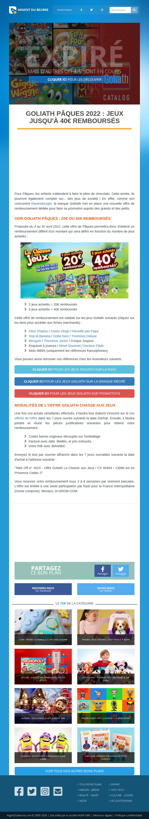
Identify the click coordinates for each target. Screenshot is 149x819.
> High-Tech (116, 790)
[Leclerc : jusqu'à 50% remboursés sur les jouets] (43, 666)
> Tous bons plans (89, 784)
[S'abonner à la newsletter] (57, 794)
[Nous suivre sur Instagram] (45, 794)
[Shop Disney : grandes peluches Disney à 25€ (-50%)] (105, 666)
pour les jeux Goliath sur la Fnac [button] (74, 369)
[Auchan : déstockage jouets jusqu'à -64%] (43, 705)
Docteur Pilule (93, 346)
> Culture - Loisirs (121, 795)
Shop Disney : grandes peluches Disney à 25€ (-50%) (105, 679)
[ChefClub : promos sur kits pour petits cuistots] (105, 745)
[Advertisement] (74, 162)
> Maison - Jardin (88, 790)
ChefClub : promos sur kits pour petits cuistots (106, 757)
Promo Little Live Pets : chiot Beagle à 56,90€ (106, 639)
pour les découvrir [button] (75, 79)
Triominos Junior (56, 341)
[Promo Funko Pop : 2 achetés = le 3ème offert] (105, 705)
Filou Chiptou (38, 331)
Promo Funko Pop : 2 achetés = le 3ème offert (105, 718)
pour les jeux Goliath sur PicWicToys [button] (74, 393)
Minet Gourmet (70, 346)
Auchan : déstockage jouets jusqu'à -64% (43, 718)
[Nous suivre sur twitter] (31, 794)
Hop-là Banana (40, 336)
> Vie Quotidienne (120, 800)
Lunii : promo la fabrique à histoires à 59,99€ (43, 639)
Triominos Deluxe (84, 336)
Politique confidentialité (129, 815)
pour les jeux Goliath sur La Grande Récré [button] (74, 381)
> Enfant (114, 784)
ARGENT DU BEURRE (33, 10)
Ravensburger (41, 203)
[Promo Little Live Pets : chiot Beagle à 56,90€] (105, 627)
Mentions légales (103, 815)
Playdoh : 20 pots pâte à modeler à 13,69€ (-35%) (43, 757)
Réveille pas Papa (85, 331)
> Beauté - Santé (87, 795)
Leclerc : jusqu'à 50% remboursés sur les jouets (43, 679)
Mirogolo (35, 341)
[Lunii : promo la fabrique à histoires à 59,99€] (43, 627)
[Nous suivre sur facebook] (19, 794)
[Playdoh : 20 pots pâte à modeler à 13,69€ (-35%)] (43, 745)
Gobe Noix (61, 336)
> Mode (82, 800)
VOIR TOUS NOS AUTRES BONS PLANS (74, 771)
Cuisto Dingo (60, 331)
